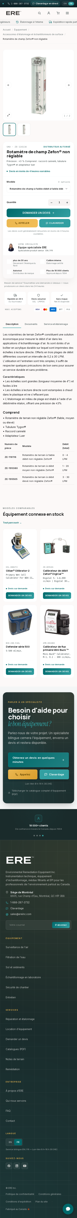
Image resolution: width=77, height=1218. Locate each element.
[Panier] (58, 13)
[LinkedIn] (17, 1166)
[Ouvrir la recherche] (39, 13)
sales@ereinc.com (20, 914)
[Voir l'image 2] (23, 129)
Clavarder (56, 223)
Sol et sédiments (15, 967)
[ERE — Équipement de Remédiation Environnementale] (13, 13)
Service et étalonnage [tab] (56, 324)
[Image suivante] (68, 85)
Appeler (23, 223)
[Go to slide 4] (43, 835)
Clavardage (17, 908)
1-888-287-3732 (20, 902)
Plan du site (41, 1201)
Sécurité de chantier (17, 987)
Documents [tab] (31, 324)
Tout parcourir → (12, 522)
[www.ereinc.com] (38, 860)
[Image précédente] (8, 85)
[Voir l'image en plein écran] (8, 115)
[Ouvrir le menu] (67, 13)
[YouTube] (24, 1166)
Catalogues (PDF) (16, 1049)
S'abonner (61, 925)
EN (65, 3)
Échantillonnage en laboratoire (23, 977)
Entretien (11, 997)
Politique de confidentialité (20, 1194)
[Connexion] (49, 13)
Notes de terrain (15, 1059)
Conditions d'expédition (18, 1201)
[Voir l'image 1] (9, 129)
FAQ (8, 1110)
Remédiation (13, 1069)
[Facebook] (9, 1166)
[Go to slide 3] (40, 835)
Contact (10, 1120)
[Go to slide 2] (37, 835)
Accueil (7, 29)
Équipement (20, 29)
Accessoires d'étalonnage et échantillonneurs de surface (33, 34)
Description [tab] (12, 324)
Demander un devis (36, 212)
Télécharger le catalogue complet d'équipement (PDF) (39, 792)
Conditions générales (49, 1194)
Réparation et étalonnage (20, 1019)
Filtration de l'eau (15, 957)
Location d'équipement (19, 1029)
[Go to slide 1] (34, 835)
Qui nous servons (16, 1100)
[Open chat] (68, 1209)
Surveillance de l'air (17, 947)
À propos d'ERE (14, 1090)
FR (71, 3)
